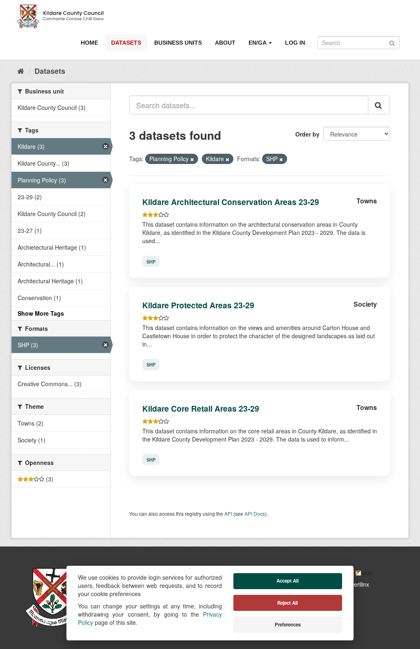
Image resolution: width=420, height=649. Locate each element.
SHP (150, 261)
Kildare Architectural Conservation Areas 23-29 (230, 201)
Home (89, 42)
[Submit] (391, 42)
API (228, 513)
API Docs (254, 513)
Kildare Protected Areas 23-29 (198, 305)
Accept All (287, 580)
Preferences (288, 624)
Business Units (178, 42)
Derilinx (358, 584)
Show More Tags (41, 313)
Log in (295, 42)
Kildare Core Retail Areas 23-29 (200, 408)
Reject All (287, 602)
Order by (307, 134)
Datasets (126, 42)
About (225, 42)
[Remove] (192, 159)
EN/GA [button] (258, 42)
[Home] (20, 70)
